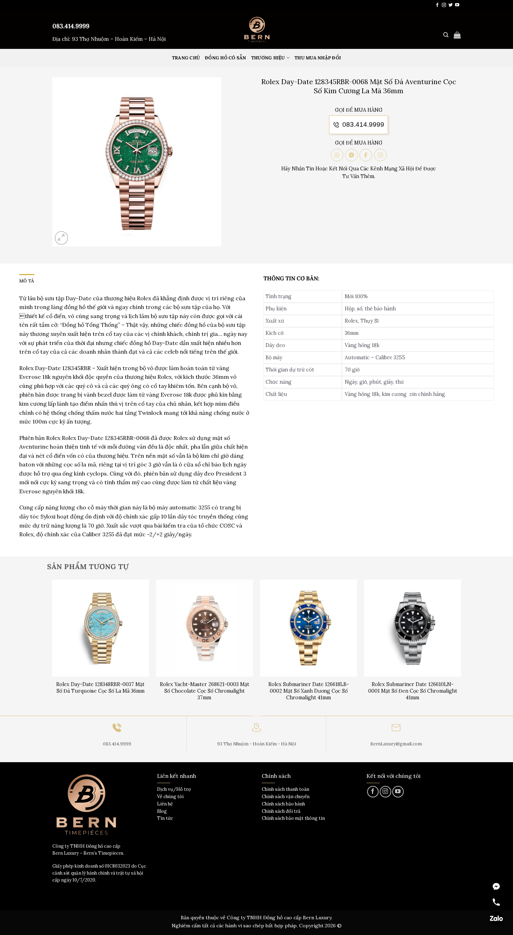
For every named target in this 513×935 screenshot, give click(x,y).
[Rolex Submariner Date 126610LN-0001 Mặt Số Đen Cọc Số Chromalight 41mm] (412, 628)
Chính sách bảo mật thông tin (293, 818)
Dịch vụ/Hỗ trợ (174, 789)
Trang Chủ (186, 58)
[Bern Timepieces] (256, 29)
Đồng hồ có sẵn (225, 58)
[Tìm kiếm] (445, 35)
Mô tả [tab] (26, 281)
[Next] (460, 647)
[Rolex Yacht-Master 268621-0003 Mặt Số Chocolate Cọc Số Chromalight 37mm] (204, 628)
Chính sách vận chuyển (286, 797)
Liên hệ (165, 804)
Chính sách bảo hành (283, 804)
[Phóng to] (61, 238)
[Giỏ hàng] (457, 35)
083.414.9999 (70, 26)
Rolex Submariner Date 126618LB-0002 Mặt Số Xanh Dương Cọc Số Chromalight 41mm (308, 690)
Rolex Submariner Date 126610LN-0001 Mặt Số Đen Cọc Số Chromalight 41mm (412, 690)
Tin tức (165, 818)
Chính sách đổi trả (281, 811)
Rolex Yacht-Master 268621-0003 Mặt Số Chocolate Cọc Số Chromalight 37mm (204, 690)
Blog (162, 811)
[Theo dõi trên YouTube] (457, 5)
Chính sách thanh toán (285, 789)
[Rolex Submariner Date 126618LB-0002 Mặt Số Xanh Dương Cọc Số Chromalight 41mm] (308, 628)
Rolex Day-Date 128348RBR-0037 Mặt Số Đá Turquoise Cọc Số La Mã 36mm (100, 687)
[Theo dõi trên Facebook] (437, 5)
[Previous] (52, 647)
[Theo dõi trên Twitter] (450, 5)
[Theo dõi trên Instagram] (444, 5)
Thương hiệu (268, 58)
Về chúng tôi (170, 797)
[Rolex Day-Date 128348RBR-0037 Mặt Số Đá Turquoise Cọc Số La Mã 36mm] (100, 628)
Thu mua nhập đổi (318, 58)
